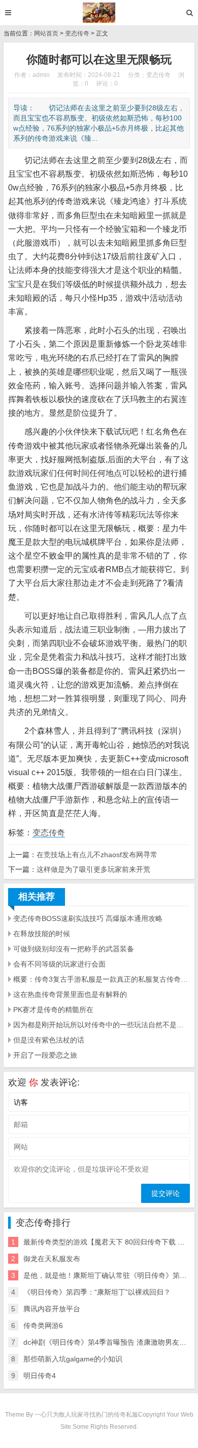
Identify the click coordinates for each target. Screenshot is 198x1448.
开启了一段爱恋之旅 (45, 1055)
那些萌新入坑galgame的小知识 (72, 1359)
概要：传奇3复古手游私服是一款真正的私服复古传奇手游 (101, 979)
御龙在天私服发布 (51, 1259)
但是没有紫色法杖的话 (48, 1040)
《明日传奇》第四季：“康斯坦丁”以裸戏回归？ (97, 1292)
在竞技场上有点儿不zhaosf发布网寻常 (97, 855)
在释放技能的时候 (41, 934)
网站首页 (46, 33)
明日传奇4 (39, 1376)
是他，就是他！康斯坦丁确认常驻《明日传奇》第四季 (108, 1275)
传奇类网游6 (43, 1325)
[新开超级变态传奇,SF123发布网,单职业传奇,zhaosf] (99, 13)
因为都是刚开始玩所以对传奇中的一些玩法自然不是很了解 (101, 1025)
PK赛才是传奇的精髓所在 (53, 1009)
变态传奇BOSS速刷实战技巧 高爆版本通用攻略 (87, 918)
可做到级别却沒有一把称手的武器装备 (73, 949)
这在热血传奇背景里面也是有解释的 (70, 994)
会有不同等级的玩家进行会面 (59, 964)
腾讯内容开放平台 (51, 1309)
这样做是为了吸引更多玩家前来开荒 (93, 869)
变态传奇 (77, 33)
